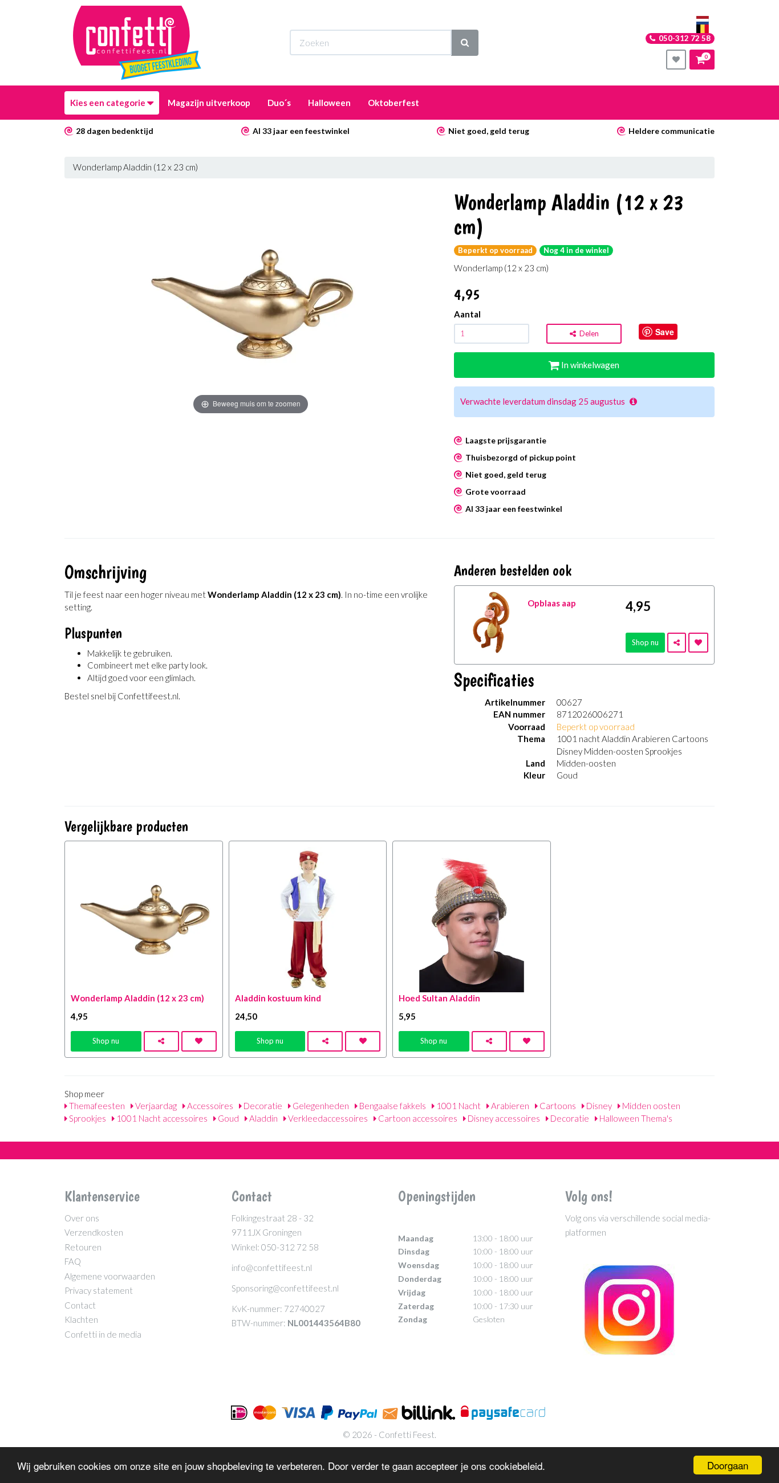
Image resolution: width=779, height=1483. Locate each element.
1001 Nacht (458, 1106)
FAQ (72, 1261)
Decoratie (262, 1106)
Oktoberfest (393, 102)
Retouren (83, 1247)
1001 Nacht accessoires (161, 1118)
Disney (598, 1106)
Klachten (81, 1319)
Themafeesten (96, 1106)
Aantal (467, 314)
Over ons (81, 1218)
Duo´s (279, 102)
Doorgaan (727, 1465)
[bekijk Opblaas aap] (491, 621)
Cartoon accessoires (416, 1118)
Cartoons (557, 1106)
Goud (227, 1118)
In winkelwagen (589, 365)
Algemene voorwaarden (109, 1276)
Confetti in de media (102, 1334)
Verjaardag (155, 1106)
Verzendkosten (93, 1232)
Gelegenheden (320, 1106)
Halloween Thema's (635, 1118)
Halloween (329, 102)
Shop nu (645, 642)
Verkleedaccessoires (327, 1118)
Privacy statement (98, 1290)
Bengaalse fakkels (392, 1106)
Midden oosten (650, 1106)
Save (664, 331)
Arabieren (509, 1106)
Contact (80, 1305)
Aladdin (263, 1118)
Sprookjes (86, 1118)
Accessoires (209, 1106)
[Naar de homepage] (137, 42)
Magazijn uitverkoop (209, 102)
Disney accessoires (503, 1118)
